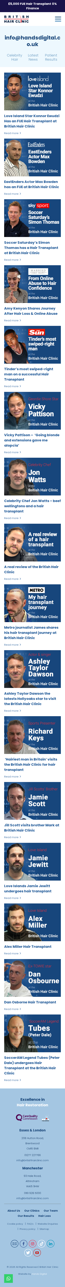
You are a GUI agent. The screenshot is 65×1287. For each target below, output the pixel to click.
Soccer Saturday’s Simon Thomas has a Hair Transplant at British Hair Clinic (31, 247)
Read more (12, 133)
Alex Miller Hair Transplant (27, 946)
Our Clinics (32, 1211)
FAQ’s (30, 1223)
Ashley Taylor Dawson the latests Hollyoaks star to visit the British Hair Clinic (30, 698)
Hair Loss (44, 1216)
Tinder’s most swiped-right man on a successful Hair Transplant (28, 374)
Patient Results (51, 57)
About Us (13, 1211)
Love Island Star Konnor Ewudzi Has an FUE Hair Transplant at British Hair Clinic (31, 121)
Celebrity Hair (14, 57)
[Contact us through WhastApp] (8, 1278)
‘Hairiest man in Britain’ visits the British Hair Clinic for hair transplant (30, 764)
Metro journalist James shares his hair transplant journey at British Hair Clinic (31, 632)
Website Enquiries (48, 1223)
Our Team (51, 1211)
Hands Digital (39, 1274)
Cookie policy (15, 1223)
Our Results (26, 1216)
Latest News (33, 57)
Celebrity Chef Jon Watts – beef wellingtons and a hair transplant (32, 506)
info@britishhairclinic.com (32, 1160)
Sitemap (44, 1229)
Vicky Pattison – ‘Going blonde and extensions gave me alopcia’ (31, 440)
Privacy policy (27, 1229)
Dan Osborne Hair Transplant (30, 1002)
